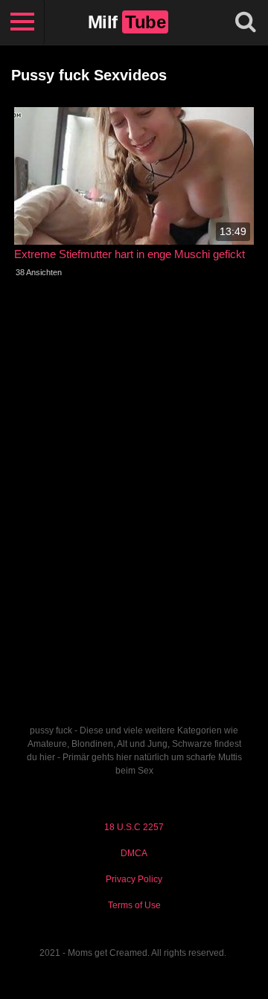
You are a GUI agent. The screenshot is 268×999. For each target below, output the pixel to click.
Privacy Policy (134, 879)
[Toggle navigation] (22, 22)
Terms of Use (134, 905)
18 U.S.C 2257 (134, 827)
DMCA (134, 853)
